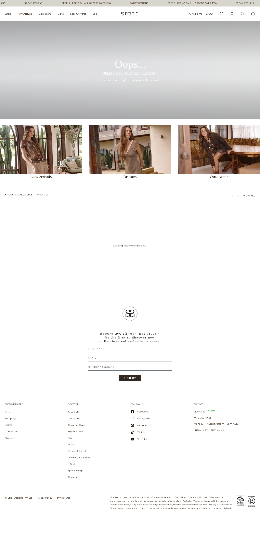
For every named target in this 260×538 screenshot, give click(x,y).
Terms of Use (62, 497)
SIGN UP (130, 378)
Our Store (73, 418)
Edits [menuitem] (61, 13)
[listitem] (130, 70)
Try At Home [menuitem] (194, 13)
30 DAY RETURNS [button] (33, 3)
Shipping (10, 418)
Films (71, 444)
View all (249, 195)
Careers (72, 476)
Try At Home (75, 431)
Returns (9, 411)
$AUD (209, 13)
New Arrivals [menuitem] (24, 13)
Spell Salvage (75, 470)
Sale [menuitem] (95, 13)
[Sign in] (232, 14)
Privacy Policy (44, 497)
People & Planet (77, 450)
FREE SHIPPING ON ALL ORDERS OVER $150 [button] (86, 3)
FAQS (8, 424)
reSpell (72, 463)
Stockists (10, 437)
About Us (73, 411)
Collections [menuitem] (45, 13)
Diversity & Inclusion (79, 457)
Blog (70, 437)
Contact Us (11, 431)
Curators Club (76, 424)
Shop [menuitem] (8, 13)
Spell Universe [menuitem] (78, 13)
